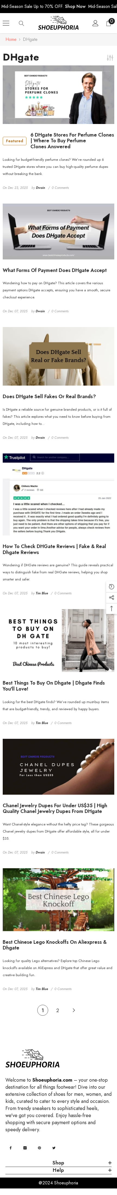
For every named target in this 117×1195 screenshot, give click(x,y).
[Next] (74, 1010)
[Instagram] (25, 1148)
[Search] (21, 23)
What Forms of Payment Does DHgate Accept (55, 271)
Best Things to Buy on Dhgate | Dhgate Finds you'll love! (54, 686)
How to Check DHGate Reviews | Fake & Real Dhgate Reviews (54, 549)
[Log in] (95, 23)
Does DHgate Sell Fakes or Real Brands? (49, 397)
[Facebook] (10, 1148)
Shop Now (75, 6)
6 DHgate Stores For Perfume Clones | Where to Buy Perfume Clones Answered (60, 141)
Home (11, 39)
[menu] (6, 23)
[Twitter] (54, 1148)
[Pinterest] (39, 1148)
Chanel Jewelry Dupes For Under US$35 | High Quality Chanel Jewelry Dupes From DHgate (55, 809)
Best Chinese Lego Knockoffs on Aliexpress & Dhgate (55, 945)
